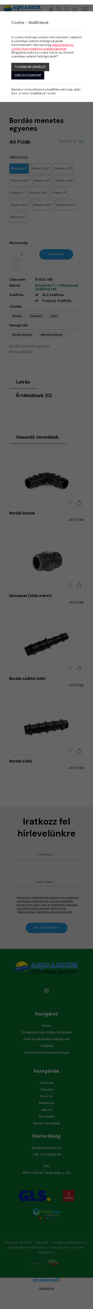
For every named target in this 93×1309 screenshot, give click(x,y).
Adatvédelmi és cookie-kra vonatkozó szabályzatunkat (42, 47)
